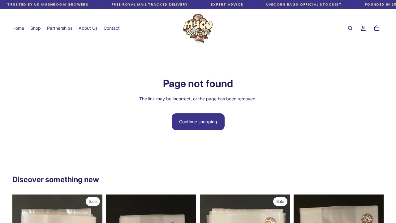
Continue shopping (198, 121)
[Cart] (377, 28)
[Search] (350, 28)
